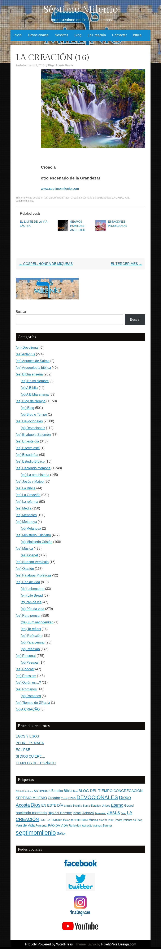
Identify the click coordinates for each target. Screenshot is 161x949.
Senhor (107, 825)
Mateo (66, 820)
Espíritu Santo (81, 805)
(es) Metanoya (26, 521)
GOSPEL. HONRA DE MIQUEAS (46, 264)
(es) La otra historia (35, 475)
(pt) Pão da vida (32, 609)
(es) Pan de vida (28, 582)
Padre (118, 819)
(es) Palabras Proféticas (33, 575)
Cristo (64, 798)
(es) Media (23, 508)
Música (93, 819)
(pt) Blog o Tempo (34, 414)
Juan (123, 813)
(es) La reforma (27, 501)
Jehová (88, 813)
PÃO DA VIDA (58, 825)
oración (103, 820)
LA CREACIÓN (120, 197)
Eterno (117, 805)
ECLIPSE (23, 750)
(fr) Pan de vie (31, 602)
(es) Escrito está (28, 448)
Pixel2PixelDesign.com (118, 944)
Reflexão (87, 825)
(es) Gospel (29, 555)
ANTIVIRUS (42, 791)
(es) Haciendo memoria (33, 468)
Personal (41, 825)
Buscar (21, 311)
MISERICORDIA (79, 820)
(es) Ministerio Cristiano (33, 535)
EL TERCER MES (126, 264)
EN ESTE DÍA (52, 805)
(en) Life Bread (32, 595)
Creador (54, 798)
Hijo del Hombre (60, 813)
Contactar (119, 35)
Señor (61, 833)
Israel (77, 813)
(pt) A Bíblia (29, 387)
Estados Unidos (100, 805)
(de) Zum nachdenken (37, 622)
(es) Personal (26, 656)
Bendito (57, 791)
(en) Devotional (27, 347)
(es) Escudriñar (27, 454)
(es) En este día (27, 441)
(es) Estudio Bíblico (30, 461)
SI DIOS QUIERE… (30, 756)
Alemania (21, 791)
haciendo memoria (31, 813)
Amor (30, 791)
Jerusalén (100, 813)
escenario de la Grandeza (96, 197)
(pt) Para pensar (33, 642)
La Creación (97, 35)
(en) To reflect (31, 629)
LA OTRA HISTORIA (51, 820)
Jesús (113, 812)
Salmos (97, 825)
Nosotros (61, 35)
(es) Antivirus (25, 354)
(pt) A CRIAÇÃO (28, 709)
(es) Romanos (26, 689)
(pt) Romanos (31, 696)
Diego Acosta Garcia (60, 65)
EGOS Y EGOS (27, 736)
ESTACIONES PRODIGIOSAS (117, 223)
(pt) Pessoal (30, 662)
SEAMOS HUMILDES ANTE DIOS (77, 225)
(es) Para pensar (28, 615)
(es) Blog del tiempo (30, 401)
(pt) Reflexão (30, 649)
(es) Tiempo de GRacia (33, 702)
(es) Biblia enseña (29, 374)
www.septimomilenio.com (60, 188)
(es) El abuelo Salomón (33, 434)
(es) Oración (25, 568)
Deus (72, 798)
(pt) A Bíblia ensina (35, 394)
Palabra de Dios (132, 819)
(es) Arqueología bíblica (33, 367)
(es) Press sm (26, 676)
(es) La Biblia (25, 488)
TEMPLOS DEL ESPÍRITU (36, 763)
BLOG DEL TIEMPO (95, 790)
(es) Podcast (25, 669)
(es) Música (24, 548)
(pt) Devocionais (33, 428)
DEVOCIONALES (97, 797)
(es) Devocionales (29, 421)
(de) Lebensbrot (32, 589)
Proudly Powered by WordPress (49, 944)
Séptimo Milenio (80, 9)
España (68, 806)
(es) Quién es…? (28, 682)
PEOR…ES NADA (30, 743)
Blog (77, 35)
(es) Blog (27, 408)
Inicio (18, 35)
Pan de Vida (25, 825)
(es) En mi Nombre (35, 381)
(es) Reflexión (31, 635)
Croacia (75, 197)
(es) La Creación (53, 197)
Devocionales (38, 35)
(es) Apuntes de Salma (32, 361)
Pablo (111, 820)
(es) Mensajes (26, 515)
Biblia (137, 35)
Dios (35, 805)
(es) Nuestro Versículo (32, 562)
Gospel (129, 805)
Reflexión (75, 825)
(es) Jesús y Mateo (30, 481)
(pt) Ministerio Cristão (36, 542)
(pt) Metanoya (31, 528)
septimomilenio (24, 200)
